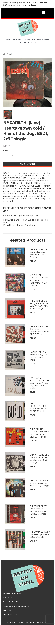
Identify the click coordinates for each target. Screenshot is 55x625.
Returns (7, 610)
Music (14, 54)
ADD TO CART (27, 164)
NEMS (7, 146)
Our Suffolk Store (11, 601)
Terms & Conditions (12, 614)
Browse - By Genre (12, 593)
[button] (8, 90)
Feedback (8, 597)
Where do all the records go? (16, 606)
